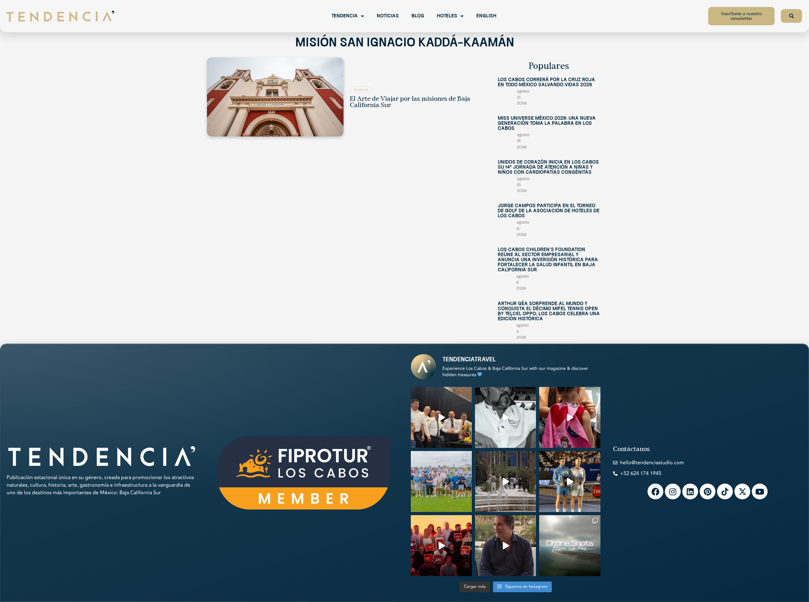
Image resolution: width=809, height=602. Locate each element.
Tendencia (345, 16)
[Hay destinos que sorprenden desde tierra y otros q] (569, 545)
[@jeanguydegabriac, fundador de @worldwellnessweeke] (505, 545)
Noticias (388, 16)
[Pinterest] (707, 491)
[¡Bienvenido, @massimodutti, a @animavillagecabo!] (505, 481)
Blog (417, 16)
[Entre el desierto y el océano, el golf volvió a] (441, 481)
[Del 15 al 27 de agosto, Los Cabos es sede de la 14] (569, 417)
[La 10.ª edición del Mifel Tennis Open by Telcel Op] (569, 481)
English (486, 16)
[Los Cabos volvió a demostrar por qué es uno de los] (441, 545)
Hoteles (447, 16)
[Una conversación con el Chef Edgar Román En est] (505, 417)
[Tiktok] (725, 491)
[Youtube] (760, 491)
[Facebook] (655, 491)
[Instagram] (673, 491)
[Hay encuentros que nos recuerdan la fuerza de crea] (441, 417)
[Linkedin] (690, 491)
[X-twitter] (742, 491)
